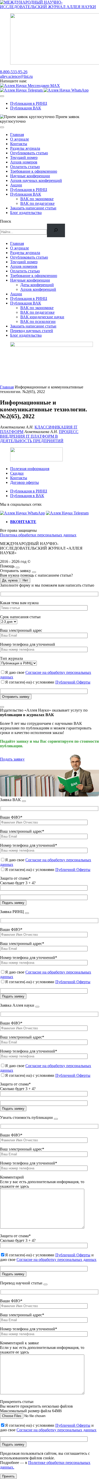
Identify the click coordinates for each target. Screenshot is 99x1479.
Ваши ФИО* (11, 817)
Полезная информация (29, 468)
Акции (16, 185)
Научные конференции (30, 176)
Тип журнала (11, 658)
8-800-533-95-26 (13, 72)
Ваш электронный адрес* (22, 831)
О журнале (19, 139)
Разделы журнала (25, 148)
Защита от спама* (15, 878)
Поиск (5, 221)
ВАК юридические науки (42, 317)
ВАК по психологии (38, 321)
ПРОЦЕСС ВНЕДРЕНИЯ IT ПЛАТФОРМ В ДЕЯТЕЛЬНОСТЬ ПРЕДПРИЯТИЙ (39, 436)
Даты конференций (37, 285)
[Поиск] (56, 230)
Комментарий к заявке (19, 1343)
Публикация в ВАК (27, 496)
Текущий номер (24, 157)
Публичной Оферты (72, 682)
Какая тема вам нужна (19, 603)
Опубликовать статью (29, 153)
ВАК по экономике (37, 199)
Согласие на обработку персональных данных (56, 1259)
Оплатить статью (25, 167)
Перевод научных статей (31, 330)
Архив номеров (23, 162)
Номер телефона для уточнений (27, 644)
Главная (17, 134)
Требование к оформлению (33, 171)
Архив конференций (38, 289)
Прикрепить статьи (17, 1401)
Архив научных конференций (36, 180)
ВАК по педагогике (37, 203)
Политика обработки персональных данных (38, 535)
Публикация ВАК (25, 108)
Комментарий (12, 1177)
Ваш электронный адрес (21, 630)
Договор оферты (24, 482)
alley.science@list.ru (16, 76)
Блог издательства (26, 212)
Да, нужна (10, 580)
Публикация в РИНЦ (28, 103)
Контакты (18, 144)
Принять (8, 1476)
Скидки (17, 473)
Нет (25, 580)
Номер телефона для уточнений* (28, 845)
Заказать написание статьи (33, 208)
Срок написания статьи (20, 617)
